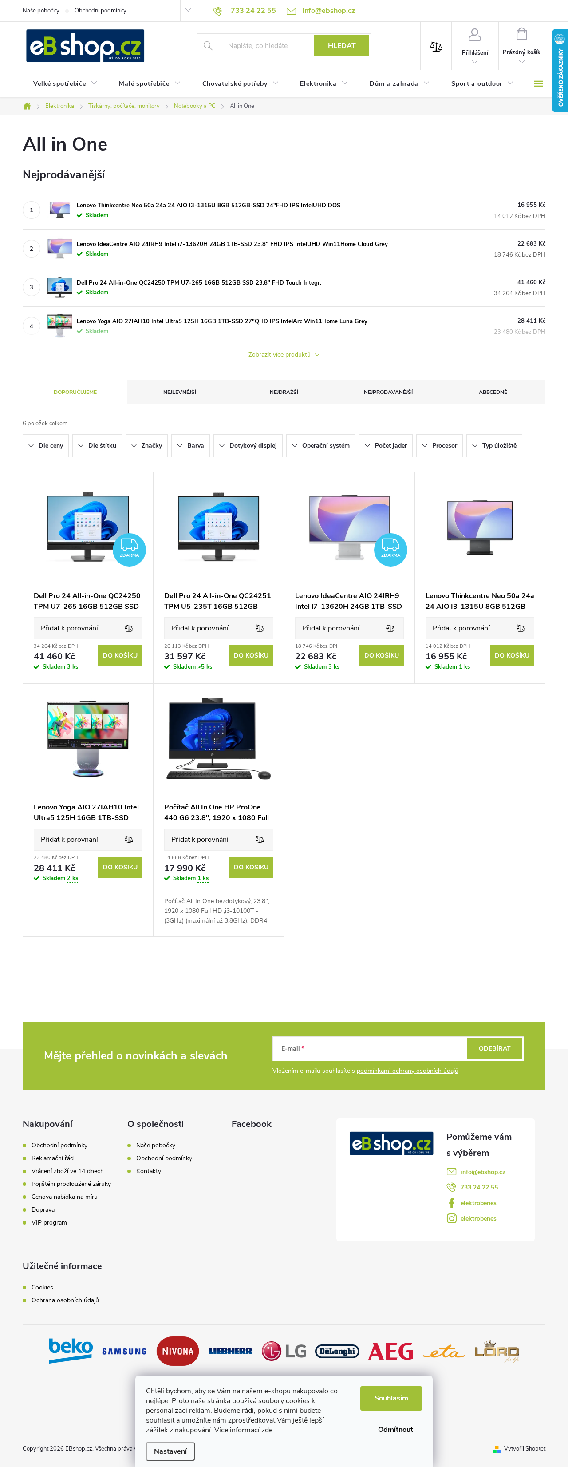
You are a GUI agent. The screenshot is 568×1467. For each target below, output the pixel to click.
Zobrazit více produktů (280, 355)
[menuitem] (65, 84)
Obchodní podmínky (100, 11)
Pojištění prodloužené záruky (71, 1184)
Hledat (342, 46)
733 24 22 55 (479, 1187)
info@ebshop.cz (483, 1172)
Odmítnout (395, 1430)
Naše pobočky (41, 11)
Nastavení (170, 1451)
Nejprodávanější (388, 392)
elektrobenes (479, 1203)
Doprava (43, 1209)
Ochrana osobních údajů (65, 1300)
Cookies (42, 1287)
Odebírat (495, 1048)
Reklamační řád (53, 1158)
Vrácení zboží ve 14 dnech (68, 1171)
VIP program (49, 1222)
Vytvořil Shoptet (524, 1449)
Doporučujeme (75, 392)
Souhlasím (391, 1398)
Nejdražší (284, 392)
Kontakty (148, 1171)
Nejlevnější (179, 392)
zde (266, 1430)
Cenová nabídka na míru (65, 1197)
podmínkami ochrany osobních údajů (407, 1071)
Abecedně (493, 392)
